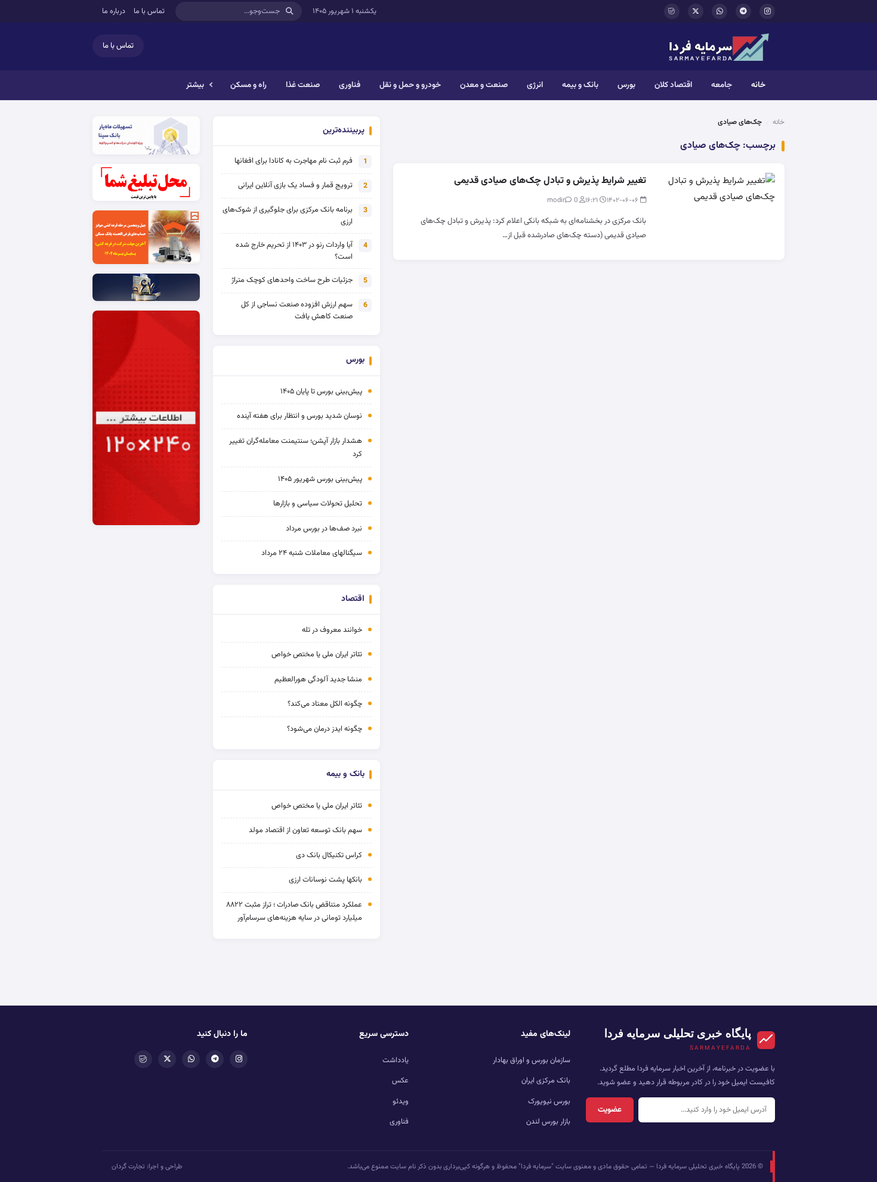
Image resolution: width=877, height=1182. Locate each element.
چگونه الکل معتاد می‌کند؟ (325, 704)
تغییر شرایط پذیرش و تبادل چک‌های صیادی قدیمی (550, 180)
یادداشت (395, 1060)
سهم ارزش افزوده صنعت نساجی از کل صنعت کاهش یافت (297, 310)
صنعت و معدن (484, 85)
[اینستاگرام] (767, 11)
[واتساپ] (719, 11)
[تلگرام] (743, 11)
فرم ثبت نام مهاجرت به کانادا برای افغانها (293, 161)
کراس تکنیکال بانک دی (329, 855)
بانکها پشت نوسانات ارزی (325, 880)
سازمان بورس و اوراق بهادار (531, 1060)
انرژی (535, 85)
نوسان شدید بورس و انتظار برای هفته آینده (299, 416)
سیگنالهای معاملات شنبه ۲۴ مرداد (311, 553)
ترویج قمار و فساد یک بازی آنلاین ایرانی (295, 185)
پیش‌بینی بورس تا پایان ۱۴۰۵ (321, 392)
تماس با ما (149, 11)
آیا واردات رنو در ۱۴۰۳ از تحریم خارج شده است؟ (294, 251)
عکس (400, 1081)
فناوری (349, 85)
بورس (626, 85)
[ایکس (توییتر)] (695, 11)
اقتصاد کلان (673, 85)
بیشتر (195, 85)
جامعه (721, 85)
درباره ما (113, 11)
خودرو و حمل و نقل (410, 85)
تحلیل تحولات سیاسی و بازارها (317, 504)
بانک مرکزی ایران (545, 1081)
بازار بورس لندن (548, 1122)
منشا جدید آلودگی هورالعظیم (318, 679)
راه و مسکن (248, 85)
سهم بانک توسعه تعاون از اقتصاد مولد (304, 830)
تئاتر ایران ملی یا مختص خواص (316, 654)
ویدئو (401, 1101)
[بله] (672, 11)
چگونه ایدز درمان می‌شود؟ (324, 729)
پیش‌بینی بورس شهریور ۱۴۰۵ (320, 479)
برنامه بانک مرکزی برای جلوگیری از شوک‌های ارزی (288, 216)
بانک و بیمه (580, 85)
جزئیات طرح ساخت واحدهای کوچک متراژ (292, 280)
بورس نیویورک (549, 1101)
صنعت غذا (303, 85)
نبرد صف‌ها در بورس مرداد (324, 529)
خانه (758, 85)
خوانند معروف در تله (332, 630)
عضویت (610, 1110)
